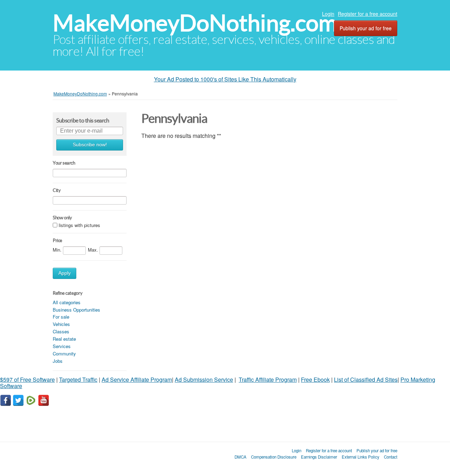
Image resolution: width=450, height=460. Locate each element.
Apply (64, 273)
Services (62, 346)
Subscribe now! (90, 144)
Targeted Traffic (78, 379)
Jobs (58, 361)
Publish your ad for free (366, 28)
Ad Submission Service (204, 379)
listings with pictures (79, 225)
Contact (390, 457)
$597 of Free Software (27, 379)
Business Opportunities (76, 309)
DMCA (240, 457)
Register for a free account (367, 13)
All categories (67, 302)
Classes (61, 331)
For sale (61, 316)
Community (64, 353)
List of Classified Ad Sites (366, 379)
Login (328, 13)
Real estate (64, 338)
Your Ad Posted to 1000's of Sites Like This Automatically (225, 79)
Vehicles (61, 324)
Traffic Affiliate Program (268, 379)
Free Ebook (315, 379)
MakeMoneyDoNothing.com (195, 23)
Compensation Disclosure (273, 457)
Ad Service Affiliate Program (137, 379)
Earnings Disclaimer (319, 457)
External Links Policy (360, 457)
